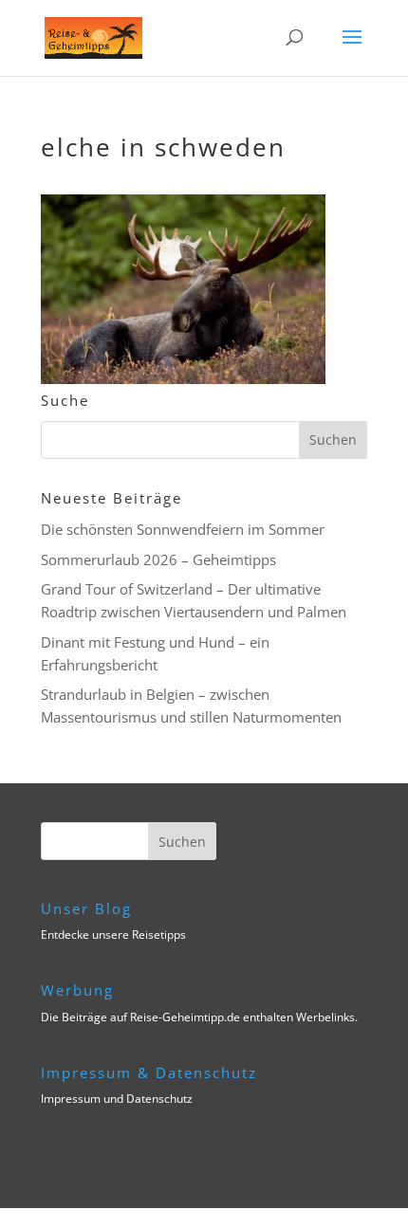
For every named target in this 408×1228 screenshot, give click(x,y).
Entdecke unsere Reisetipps (113, 934)
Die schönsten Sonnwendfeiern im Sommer (183, 529)
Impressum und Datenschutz (117, 1099)
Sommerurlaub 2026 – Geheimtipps (158, 559)
